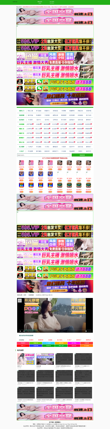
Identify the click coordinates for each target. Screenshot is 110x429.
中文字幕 (54, 124)
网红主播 (71, 128)
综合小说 (88, 142)
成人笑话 (79, 142)
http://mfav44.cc (52, 3)
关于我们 (51, 422)
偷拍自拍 (29, 137)
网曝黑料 (88, 128)
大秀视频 (79, 133)
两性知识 (71, 142)
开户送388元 (60, 191)
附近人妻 (61, 345)
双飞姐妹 (86, 345)
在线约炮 (36, 345)
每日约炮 (60, 169)
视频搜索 (82, 155)
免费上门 (21, 169)
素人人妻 (38, 128)
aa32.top (15, 1)
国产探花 (63, 128)
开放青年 (23, 343)
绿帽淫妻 (61, 343)
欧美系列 (88, 124)
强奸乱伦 (46, 133)
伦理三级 (63, 124)
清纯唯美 (38, 137)
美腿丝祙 (36, 343)
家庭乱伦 (38, 142)
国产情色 (74, 343)
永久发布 (52, 1)
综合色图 (88, 137)
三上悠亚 (48, 343)
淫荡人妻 (46, 142)
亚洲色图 (63, 137)
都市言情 (29, 142)
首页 (25, 295)
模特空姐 (46, 128)
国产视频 (29, 124)
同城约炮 (48, 345)
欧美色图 (71, 137)
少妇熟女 (54, 137)
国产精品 (29, 133)
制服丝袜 (46, 137)
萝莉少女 (71, 133)
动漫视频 (79, 124)
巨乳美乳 (54, 133)
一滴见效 (21, 180)
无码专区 (38, 133)
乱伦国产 (54, 128)
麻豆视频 (46, 124)
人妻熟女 (63, 133)
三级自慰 (86, 343)
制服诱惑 (88, 133)
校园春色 (54, 142)
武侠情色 (63, 142)
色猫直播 (38, 366)
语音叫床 (74, 345)
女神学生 (29, 128)
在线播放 (21, 340)
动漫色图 (79, 137)
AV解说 (38, 124)
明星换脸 (79, 128)
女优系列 (71, 124)
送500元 (21, 191)
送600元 (60, 180)
